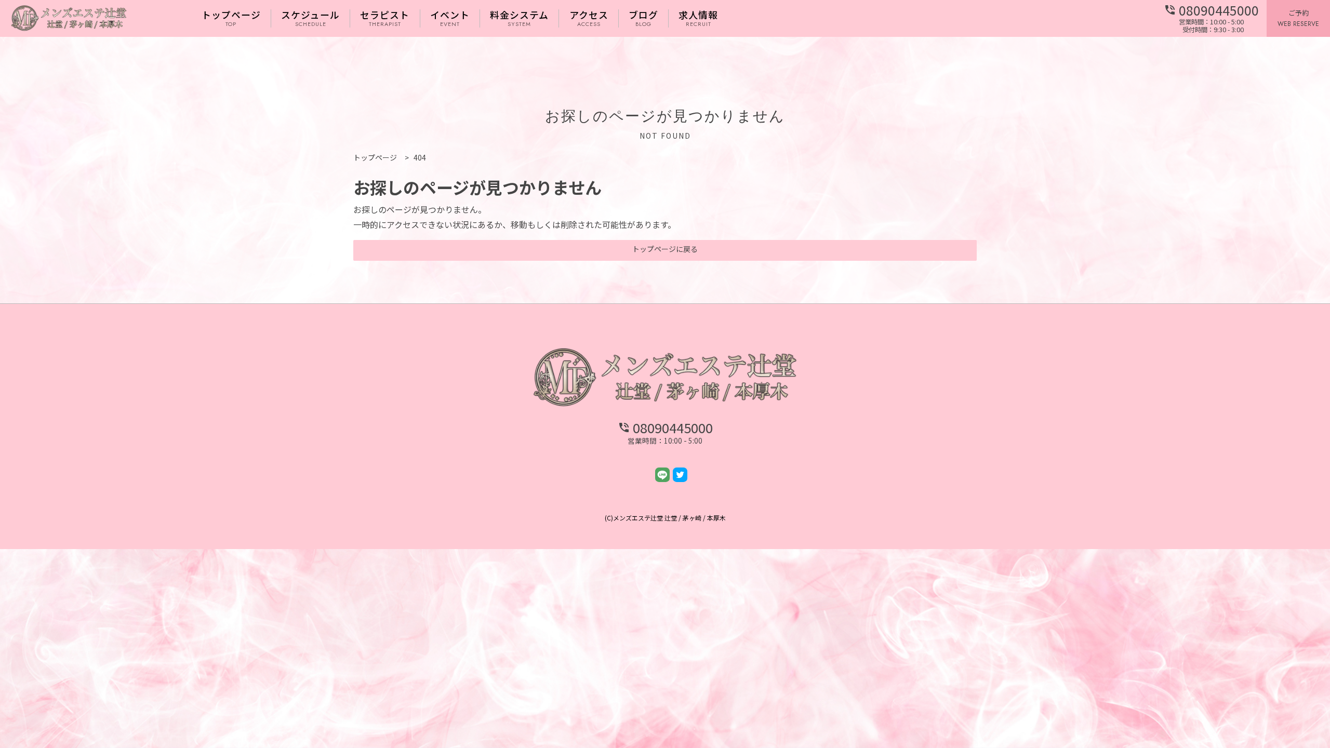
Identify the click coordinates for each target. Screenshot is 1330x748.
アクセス (588, 18)
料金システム (519, 18)
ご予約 (1298, 18)
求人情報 (698, 18)
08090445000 (1211, 11)
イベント (450, 18)
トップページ (231, 18)
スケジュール (310, 18)
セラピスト (384, 18)
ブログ (643, 18)
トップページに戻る (665, 249)
